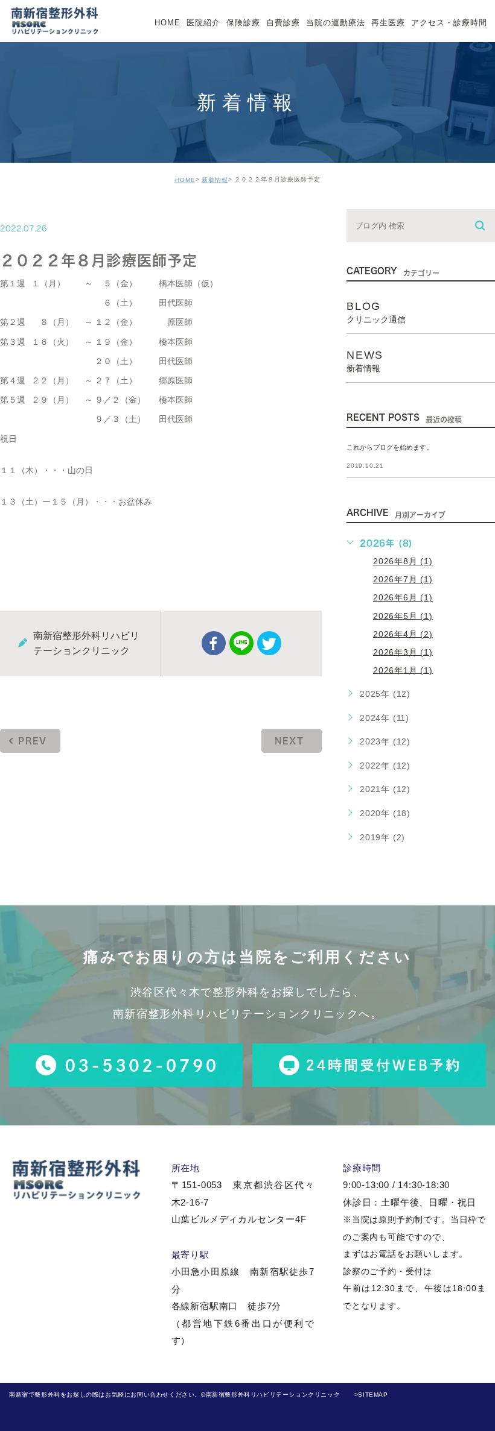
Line (241, 643)
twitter (269, 643)
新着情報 (215, 180)
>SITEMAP (371, 1394)
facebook (214, 643)
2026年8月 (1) (403, 561)
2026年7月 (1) (403, 579)
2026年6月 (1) (403, 597)
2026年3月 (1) (403, 651)
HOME (185, 180)
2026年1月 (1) (403, 670)
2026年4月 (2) (403, 633)
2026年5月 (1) (403, 615)
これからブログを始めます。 (389, 447)
